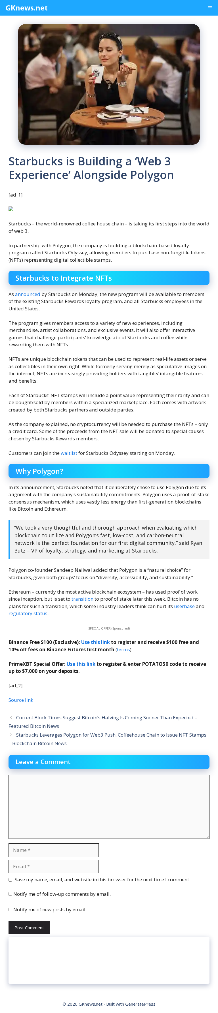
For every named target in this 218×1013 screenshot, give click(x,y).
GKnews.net (27, 7)
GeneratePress (140, 1004)
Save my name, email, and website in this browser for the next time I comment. (102, 879)
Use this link (95, 642)
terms (123, 649)
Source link (21, 700)
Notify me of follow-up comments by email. (62, 894)
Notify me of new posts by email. (50, 909)
